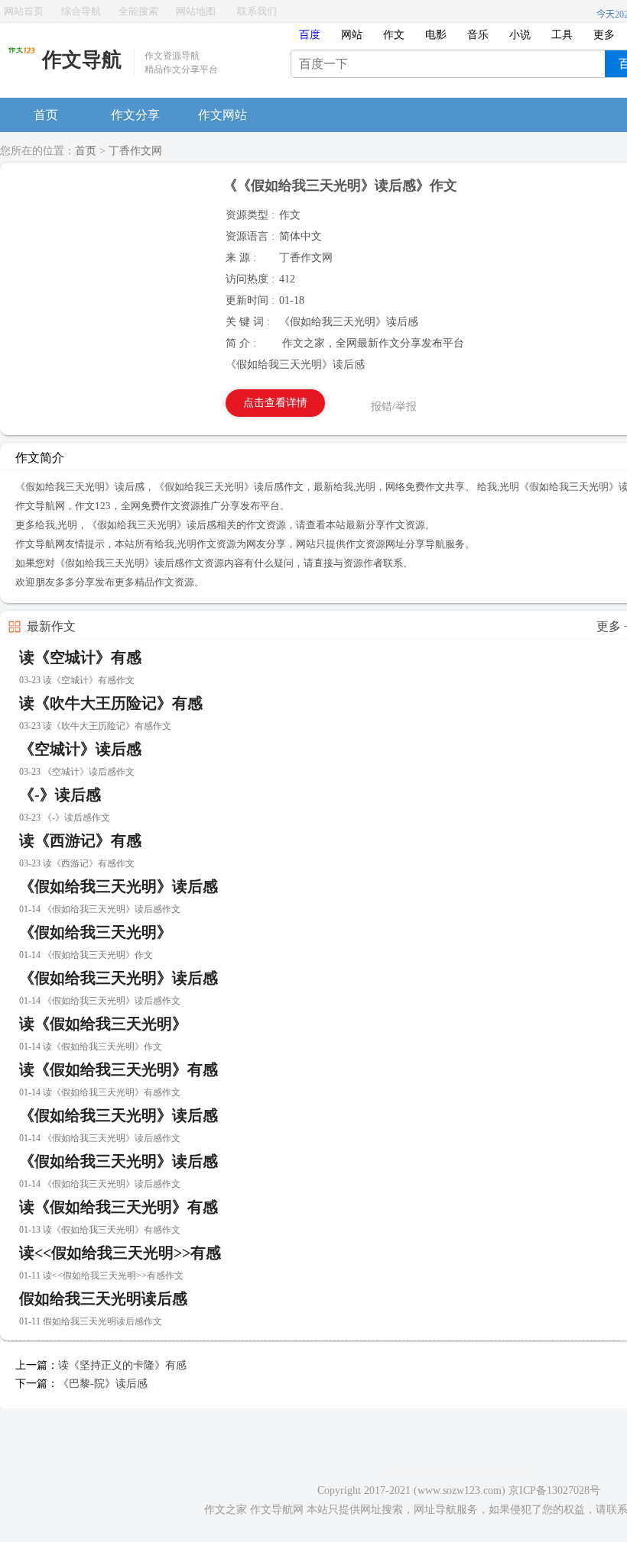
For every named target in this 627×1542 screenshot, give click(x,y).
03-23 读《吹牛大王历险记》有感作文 (95, 726)
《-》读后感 (60, 794)
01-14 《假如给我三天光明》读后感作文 (99, 909)
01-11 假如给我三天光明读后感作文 (90, 1321)
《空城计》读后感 (80, 748)
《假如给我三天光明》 (95, 932)
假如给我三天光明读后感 (103, 1298)
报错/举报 (394, 406)
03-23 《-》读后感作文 (64, 817)
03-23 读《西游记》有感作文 (77, 863)
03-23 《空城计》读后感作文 (77, 771)
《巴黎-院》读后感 (103, 1383)
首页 (46, 114)
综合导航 (81, 11)
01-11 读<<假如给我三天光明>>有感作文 (101, 1275)
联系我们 (257, 11)
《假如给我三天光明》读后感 (118, 886)
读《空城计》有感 (80, 657)
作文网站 (222, 114)
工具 (562, 34)
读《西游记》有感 (80, 840)
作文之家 (225, 1509)
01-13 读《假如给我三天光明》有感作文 (99, 1229)
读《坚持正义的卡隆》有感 (122, 1365)
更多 (604, 34)
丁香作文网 (135, 150)
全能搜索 (138, 11)
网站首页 (24, 11)
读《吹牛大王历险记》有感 (111, 703)
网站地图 (196, 11)
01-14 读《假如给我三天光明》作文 (90, 1046)
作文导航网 (277, 1509)
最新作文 (51, 626)
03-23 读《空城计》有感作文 (77, 680)
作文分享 (135, 114)
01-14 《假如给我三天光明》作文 (86, 955)
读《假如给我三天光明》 (103, 1023)
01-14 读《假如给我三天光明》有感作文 (99, 1092)
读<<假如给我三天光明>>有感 (120, 1252)
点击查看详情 (275, 402)
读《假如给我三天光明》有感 (118, 1069)
